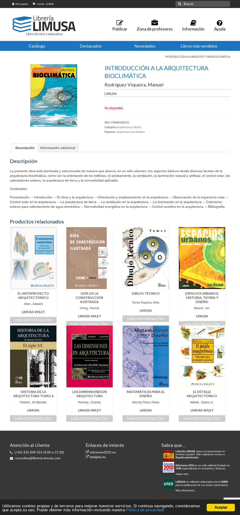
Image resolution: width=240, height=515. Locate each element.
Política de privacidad (145, 510)
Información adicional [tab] (57, 148)
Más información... (186, 490)
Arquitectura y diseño (129, 127)
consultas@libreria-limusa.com (37, 458)
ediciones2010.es (102, 452)
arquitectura (123, 131)
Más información (33, 320)
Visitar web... (183, 474)
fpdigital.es (97, 457)
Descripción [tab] (25, 148)
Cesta (45, 4)
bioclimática (138, 131)
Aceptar (220, 507)
